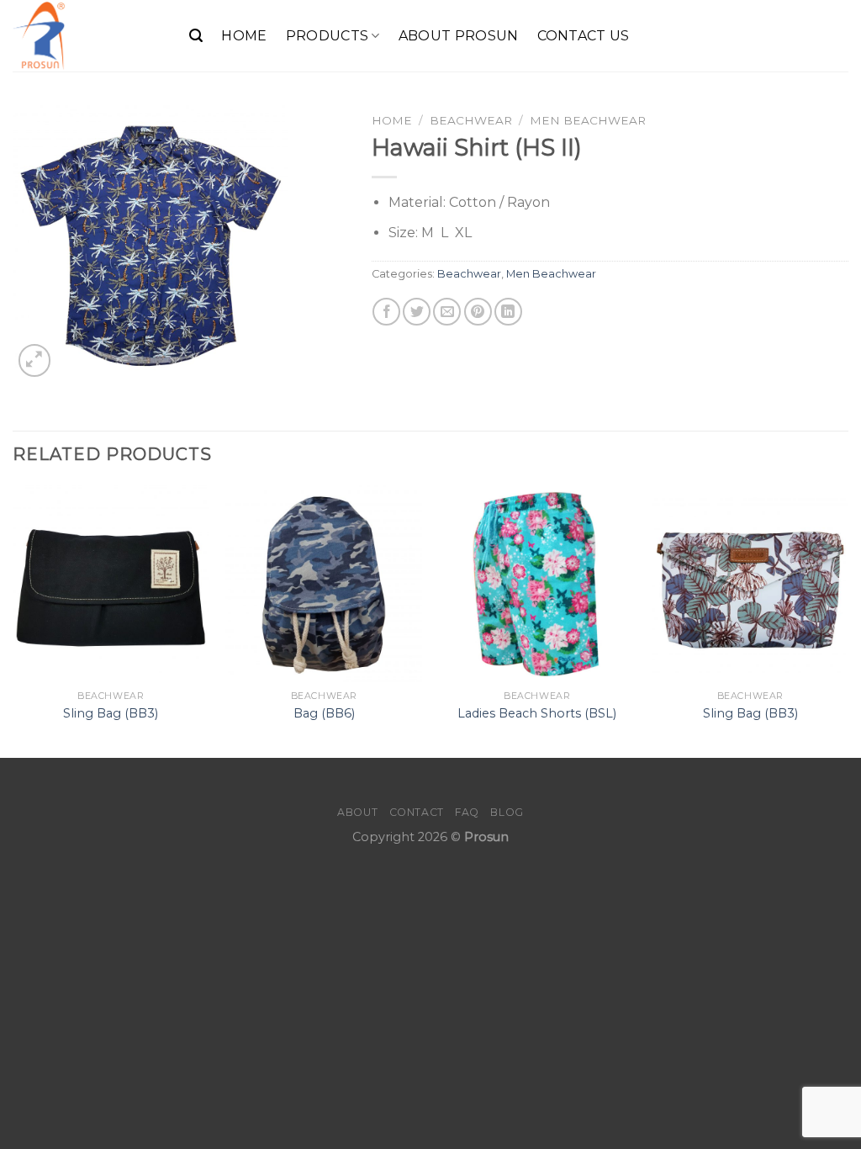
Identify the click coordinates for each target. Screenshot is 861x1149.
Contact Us (583, 36)
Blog (506, 812)
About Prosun (459, 36)
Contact (416, 812)
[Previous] (13, 620)
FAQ (467, 812)
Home (244, 36)
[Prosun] (88, 35)
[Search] (196, 35)
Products (327, 36)
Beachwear (471, 120)
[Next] (847, 620)
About (357, 812)
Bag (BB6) (324, 713)
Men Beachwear (588, 120)
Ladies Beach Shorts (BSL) (536, 713)
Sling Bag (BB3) (110, 713)
